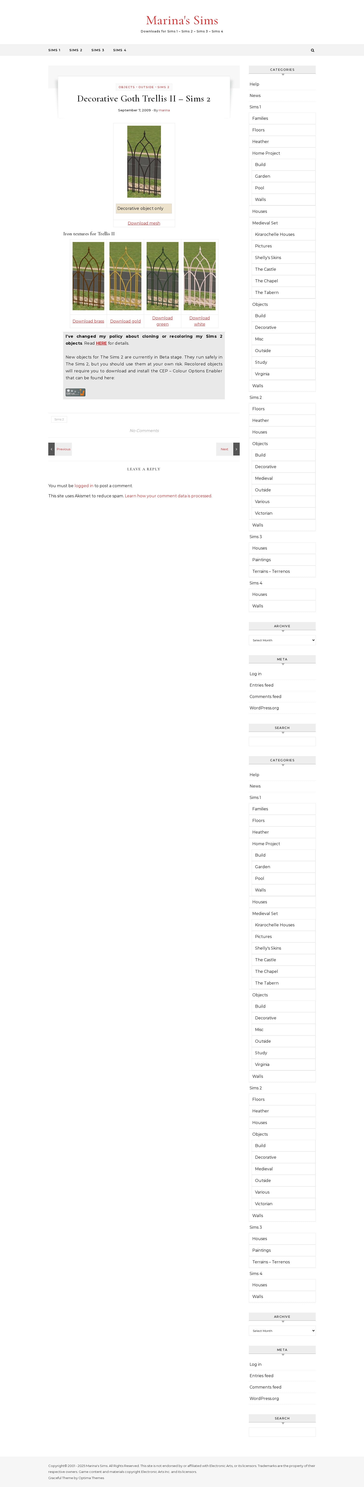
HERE (101, 343)
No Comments (144, 430)
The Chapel (266, 281)
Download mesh (144, 223)
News (255, 95)
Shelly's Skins (268, 257)
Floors (258, 130)
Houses (259, 211)
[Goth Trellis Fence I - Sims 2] (59, 449)
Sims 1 (54, 50)
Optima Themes (91, 1478)
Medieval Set (265, 223)
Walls (260, 199)
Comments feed (266, 696)
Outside (146, 87)
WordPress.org (264, 708)
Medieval (264, 478)
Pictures (263, 246)
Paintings (261, 559)
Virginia (262, 374)
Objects (127, 87)
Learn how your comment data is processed (168, 496)
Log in (255, 674)
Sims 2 (75, 50)
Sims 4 (120, 50)
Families (260, 118)
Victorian (263, 513)
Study (261, 362)
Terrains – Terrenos (271, 571)
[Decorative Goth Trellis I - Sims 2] (228, 449)
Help (254, 84)
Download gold (125, 321)
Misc (259, 339)
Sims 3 (97, 50)
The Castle (265, 269)
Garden (262, 176)
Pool (259, 188)
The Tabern (267, 292)
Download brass (88, 321)
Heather (260, 141)
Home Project (266, 153)
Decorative (265, 327)
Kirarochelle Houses (274, 234)
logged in (84, 485)
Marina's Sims (182, 20)
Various (262, 501)
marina (164, 110)
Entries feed (262, 685)
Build (260, 164)
